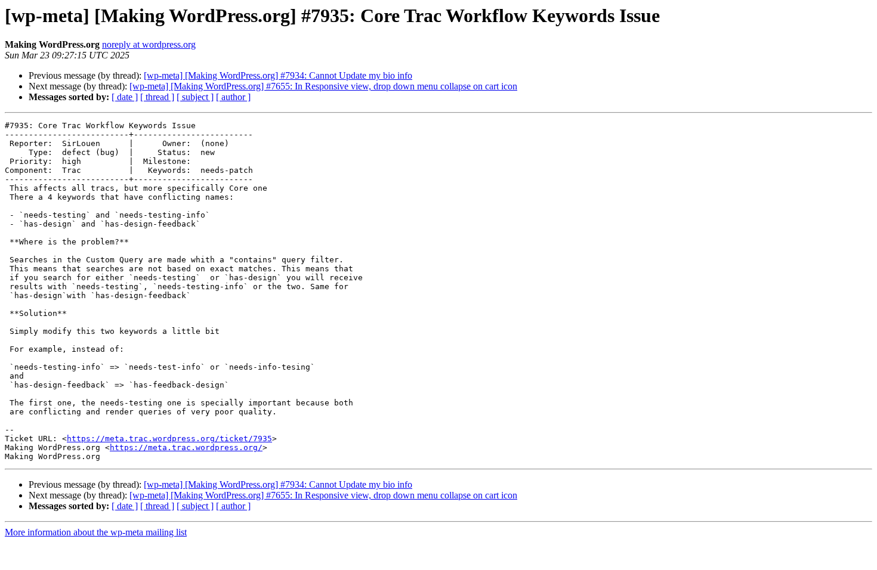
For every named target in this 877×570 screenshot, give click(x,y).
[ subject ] (195, 97)
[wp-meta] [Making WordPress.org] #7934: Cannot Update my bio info (278, 75)
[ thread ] (157, 97)
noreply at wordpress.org (149, 44)
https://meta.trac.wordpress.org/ (186, 447)
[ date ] (125, 97)
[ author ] (233, 97)
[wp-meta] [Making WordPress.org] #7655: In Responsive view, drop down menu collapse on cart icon (323, 86)
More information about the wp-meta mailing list (96, 532)
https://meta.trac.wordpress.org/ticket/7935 (169, 438)
